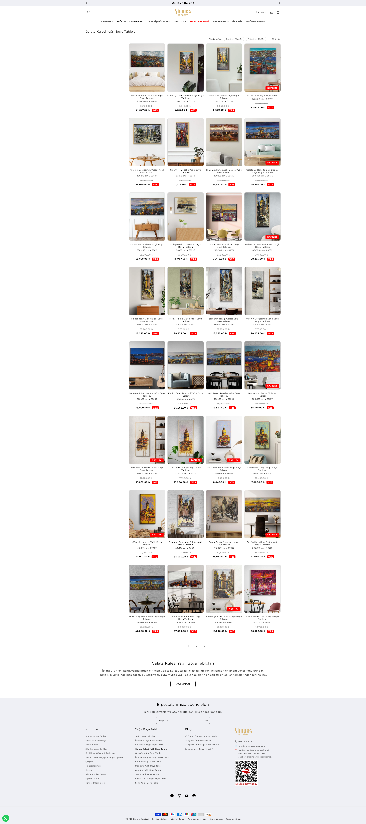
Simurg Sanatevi (141, 819)
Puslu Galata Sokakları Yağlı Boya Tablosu (224, 543)
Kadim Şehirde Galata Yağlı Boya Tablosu (224, 617)
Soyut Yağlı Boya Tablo (147, 774)
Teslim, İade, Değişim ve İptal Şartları (105, 757)
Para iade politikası (197, 819)
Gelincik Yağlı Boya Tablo (148, 762)
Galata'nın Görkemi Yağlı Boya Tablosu (147, 245)
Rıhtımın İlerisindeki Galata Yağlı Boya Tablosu (224, 171)
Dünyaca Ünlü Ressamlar (198, 740)
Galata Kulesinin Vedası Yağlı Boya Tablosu (185, 617)
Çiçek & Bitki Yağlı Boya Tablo (150, 778)
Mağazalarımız (93, 766)
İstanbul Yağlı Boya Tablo (148, 740)
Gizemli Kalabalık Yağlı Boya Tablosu (185, 171)
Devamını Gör (183, 684)
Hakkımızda (91, 744)
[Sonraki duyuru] (280, 3)
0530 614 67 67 (246, 741)
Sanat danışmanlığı (95, 740)
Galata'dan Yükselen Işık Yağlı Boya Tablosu (147, 320)
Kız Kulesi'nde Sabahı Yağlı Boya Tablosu (223, 468)
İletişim (89, 770)
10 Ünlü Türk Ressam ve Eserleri (201, 736)
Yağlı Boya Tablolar (145, 736)
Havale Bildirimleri (95, 783)
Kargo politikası (233, 819)
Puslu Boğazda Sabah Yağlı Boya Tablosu (147, 617)
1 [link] (188, 646)
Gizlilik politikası (159, 819)
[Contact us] (5, 818)
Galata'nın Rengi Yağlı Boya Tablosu (262, 468)
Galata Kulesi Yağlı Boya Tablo (151, 749)
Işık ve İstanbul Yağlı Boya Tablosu (262, 394)
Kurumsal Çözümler (95, 736)
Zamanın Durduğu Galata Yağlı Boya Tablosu (185, 543)
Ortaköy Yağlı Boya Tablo (148, 753)
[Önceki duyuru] (86, 3)
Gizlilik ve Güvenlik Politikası (100, 753)
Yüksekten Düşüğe (256, 39)
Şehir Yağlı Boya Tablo (146, 783)
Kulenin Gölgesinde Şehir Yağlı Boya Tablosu (262, 320)
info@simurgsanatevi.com (252, 746)
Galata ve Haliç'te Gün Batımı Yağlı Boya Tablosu (262, 171)
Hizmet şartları (216, 819)
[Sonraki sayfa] (221, 646)
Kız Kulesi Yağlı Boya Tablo (149, 744)
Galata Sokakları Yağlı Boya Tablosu (224, 96)
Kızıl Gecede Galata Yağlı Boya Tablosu (262, 617)
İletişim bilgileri (177, 819)
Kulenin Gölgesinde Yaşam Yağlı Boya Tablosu (147, 171)
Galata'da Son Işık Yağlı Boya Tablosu (185, 468)
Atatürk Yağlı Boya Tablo (148, 770)
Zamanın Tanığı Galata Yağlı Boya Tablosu (224, 320)
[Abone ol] (206, 720)
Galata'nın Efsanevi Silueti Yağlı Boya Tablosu (262, 245)
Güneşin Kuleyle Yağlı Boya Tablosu (147, 543)
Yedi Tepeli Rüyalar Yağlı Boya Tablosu (224, 394)
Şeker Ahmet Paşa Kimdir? (199, 749)
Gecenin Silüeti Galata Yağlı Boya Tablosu (147, 394)
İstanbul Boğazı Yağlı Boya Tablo (152, 757)
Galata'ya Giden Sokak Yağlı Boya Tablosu (185, 96)
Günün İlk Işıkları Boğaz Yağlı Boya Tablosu (262, 543)
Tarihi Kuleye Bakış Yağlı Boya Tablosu (185, 320)
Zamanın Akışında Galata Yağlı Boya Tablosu (147, 468)
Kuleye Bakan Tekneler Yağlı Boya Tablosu (185, 245)
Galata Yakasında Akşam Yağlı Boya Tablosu (224, 245)
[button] (88, 12)
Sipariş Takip (92, 778)
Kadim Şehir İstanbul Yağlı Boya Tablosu (185, 394)
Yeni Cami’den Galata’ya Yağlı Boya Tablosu (147, 96)
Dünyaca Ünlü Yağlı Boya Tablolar (202, 744)
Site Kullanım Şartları (96, 749)
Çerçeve (89, 762)
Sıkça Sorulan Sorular (96, 774)
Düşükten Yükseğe (234, 39)
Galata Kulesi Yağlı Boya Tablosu (262, 95)
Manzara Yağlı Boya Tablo (148, 766)
